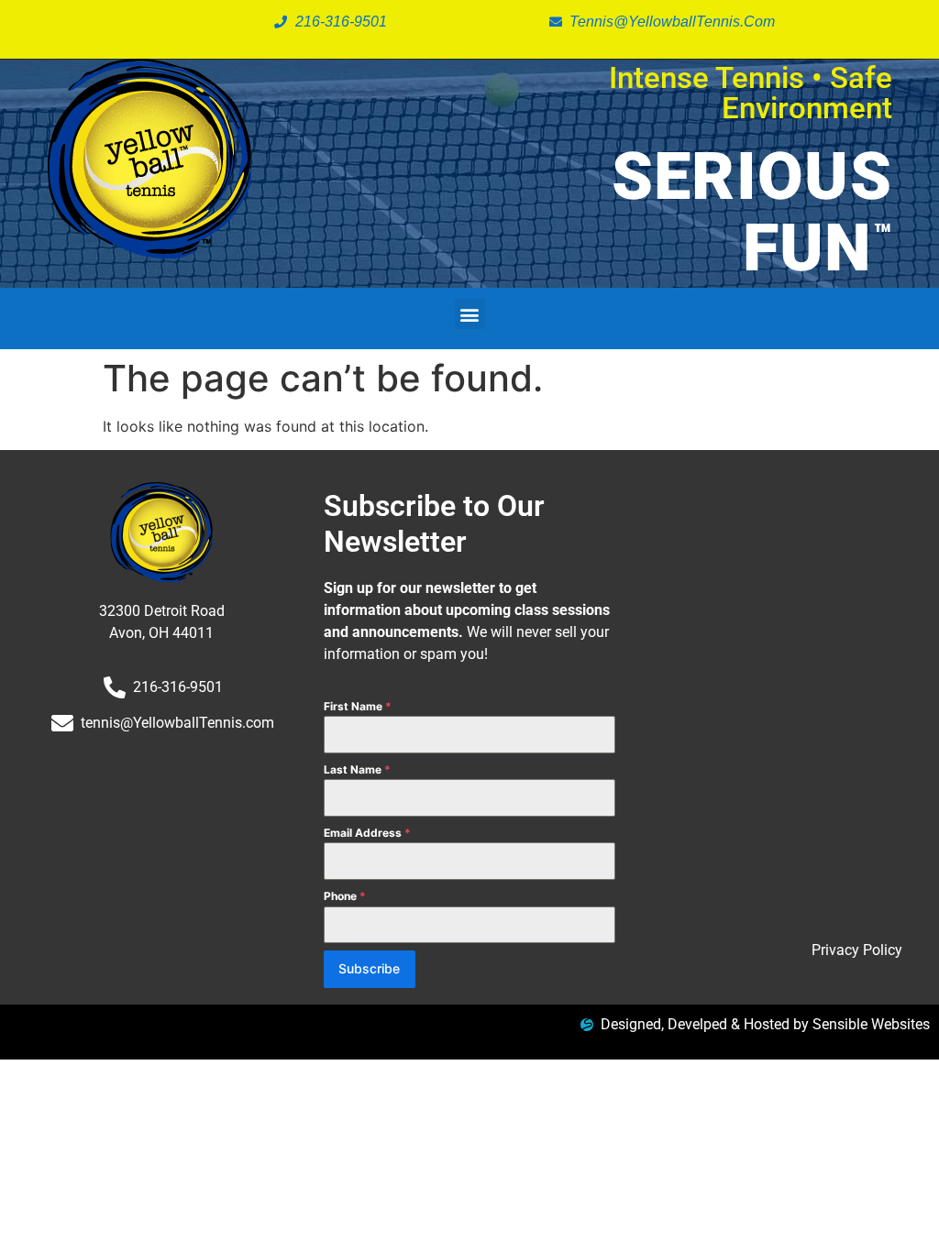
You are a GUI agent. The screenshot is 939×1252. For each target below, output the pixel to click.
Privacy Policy (857, 950)
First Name (358, 706)
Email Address (367, 833)
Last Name (357, 769)
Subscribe (369, 968)
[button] (470, 314)
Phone (345, 896)
